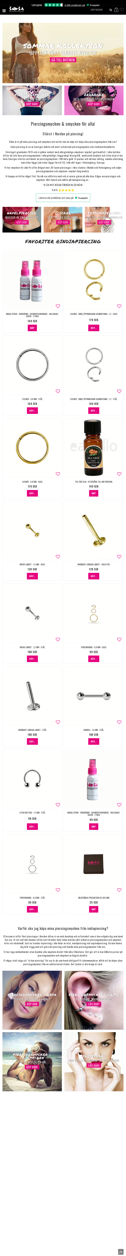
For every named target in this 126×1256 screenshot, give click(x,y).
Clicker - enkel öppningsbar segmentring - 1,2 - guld (93, 314)
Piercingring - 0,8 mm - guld (93, 647)
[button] (118, 8)
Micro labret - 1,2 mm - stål (32, 647)
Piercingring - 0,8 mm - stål (32, 898)
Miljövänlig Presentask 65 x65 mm (93, 898)
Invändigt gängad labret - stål (32, 730)
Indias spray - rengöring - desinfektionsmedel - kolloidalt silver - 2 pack (32, 315)
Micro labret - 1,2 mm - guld (32, 564)
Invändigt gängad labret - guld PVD (94, 564)
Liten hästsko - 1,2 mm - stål (32, 812)
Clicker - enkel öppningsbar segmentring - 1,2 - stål (93, 399)
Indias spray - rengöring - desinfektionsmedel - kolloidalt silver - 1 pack (93, 813)
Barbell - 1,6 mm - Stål (94, 730)
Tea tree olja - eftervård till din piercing (93, 482)
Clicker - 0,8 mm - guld (32, 482)
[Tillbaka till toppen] (120, 1253)
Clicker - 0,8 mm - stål (32, 399)
